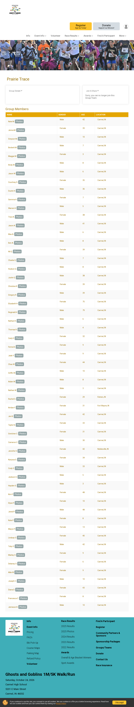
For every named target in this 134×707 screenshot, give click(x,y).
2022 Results (68, 647)
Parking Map (33, 653)
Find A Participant (106, 36)
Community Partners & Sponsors (108, 634)
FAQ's (29, 637)
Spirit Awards (67, 663)
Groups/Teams (104, 647)
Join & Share (91, 91)
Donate (106, 26)
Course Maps (33, 648)
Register (80, 26)
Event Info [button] (39, 36)
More (121, 36)
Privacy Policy (61, 704)
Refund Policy (33, 658)
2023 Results (68, 642)
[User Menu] (126, 26)
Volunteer (55, 36)
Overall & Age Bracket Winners (76, 657)
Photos (19, 121)
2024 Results (68, 636)
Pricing (30, 632)
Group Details (14, 91)
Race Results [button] (71, 36)
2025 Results (68, 626)
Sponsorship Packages (108, 641)
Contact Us (102, 659)
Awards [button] (87, 36)
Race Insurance (104, 665)
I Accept (119, 702)
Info (28, 36)
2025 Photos (67, 631)
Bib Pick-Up (32, 642)
